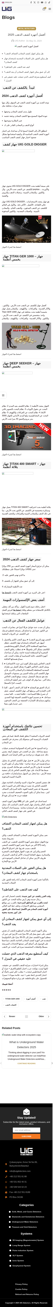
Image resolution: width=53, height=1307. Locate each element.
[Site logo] (7, 9)
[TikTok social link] (49, 2)
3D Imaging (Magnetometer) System (28, 1240)
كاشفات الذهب (10, 1005)
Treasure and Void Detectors (24, 1227)
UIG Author (20, 41)
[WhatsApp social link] (45, 2)
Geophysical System (21, 1266)
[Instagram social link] (38, 2)
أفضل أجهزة (31, 999)
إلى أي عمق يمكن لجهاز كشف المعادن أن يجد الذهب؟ (27, 72)
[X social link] (34, 2)
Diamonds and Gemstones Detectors (28, 1217)
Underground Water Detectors (25, 1222)
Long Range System (21, 1245)
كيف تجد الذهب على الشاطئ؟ (17, 67)
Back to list (26, 1016)
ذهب (44, 999)
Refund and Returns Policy (27, 1294)
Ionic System (18, 1261)
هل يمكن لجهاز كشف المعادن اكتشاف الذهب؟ (23, 53)
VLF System (17, 1256)
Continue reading (26, 1063)
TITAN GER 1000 (12, 999)
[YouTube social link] (42, 2)
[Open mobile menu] (49, 8)
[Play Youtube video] (26, 229)
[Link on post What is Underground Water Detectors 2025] (26, 1035)
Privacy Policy (21, 1284)
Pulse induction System (22, 1250)
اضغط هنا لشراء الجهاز (11, 247)
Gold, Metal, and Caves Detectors (26, 1212)
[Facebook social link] (31, 2)
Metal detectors (26, 29)
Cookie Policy (21, 1289)
